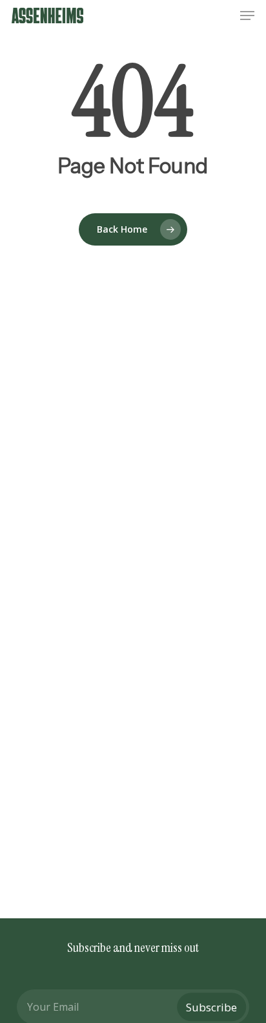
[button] (247, 15)
